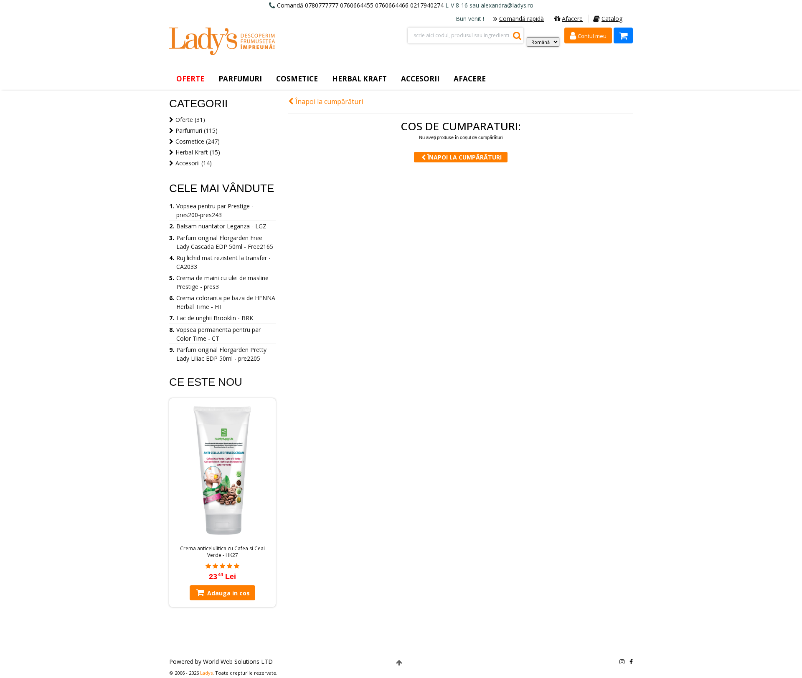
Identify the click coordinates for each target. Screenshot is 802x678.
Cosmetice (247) (197, 141)
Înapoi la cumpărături (328, 101)
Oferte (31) (190, 120)
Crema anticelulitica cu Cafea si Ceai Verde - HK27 (222, 552)
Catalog (612, 19)
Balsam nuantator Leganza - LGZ (221, 226)
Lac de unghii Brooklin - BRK (214, 318)
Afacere (572, 19)
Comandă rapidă (521, 19)
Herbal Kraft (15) (197, 152)
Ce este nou (205, 382)
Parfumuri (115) (196, 130)
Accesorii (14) (193, 163)
